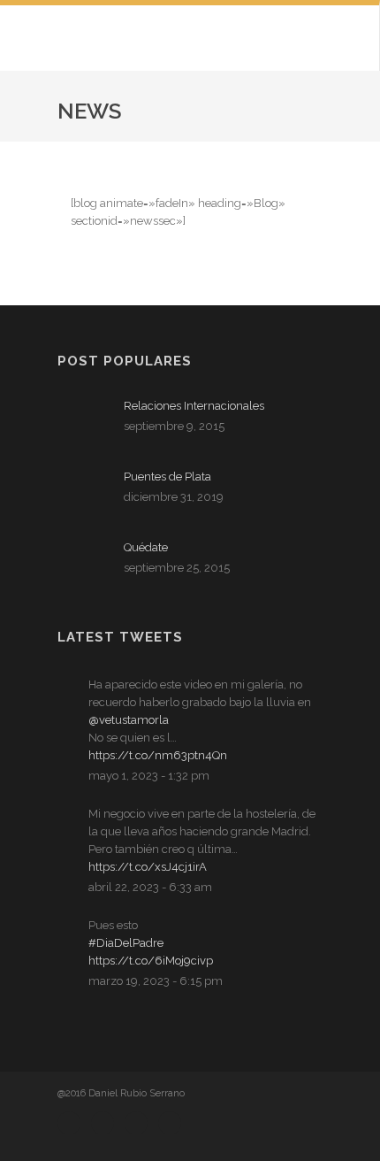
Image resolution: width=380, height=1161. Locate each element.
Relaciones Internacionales (194, 405)
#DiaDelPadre (125, 943)
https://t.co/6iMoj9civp (150, 960)
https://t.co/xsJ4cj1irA (147, 866)
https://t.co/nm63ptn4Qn (157, 755)
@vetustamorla (128, 720)
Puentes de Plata (167, 476)
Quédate (146, 547)
